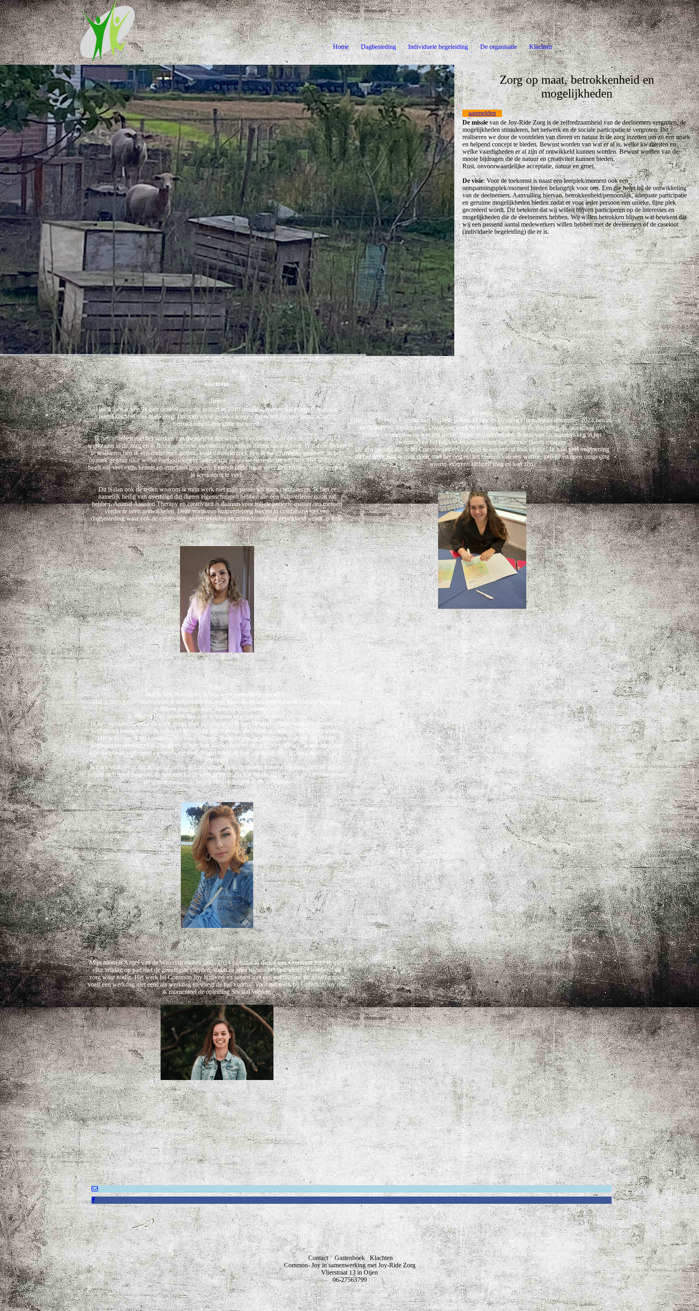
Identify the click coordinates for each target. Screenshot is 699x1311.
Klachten (540, 46)
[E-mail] (94, 1188)
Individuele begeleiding (438, 46)
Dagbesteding (378, 46)
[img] (93, 32)
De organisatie (498, 46)
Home (341, 46)
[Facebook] (93, 1200)
